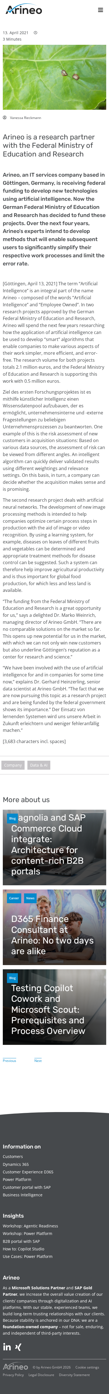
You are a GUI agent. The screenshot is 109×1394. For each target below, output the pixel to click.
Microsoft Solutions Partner (38, 1287)
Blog (12, 818)
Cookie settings (87, 1367)
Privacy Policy (13, 1374)
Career (14, 898)
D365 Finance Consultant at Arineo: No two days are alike (52, 935)
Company (13, 765)
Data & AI (39, 765)
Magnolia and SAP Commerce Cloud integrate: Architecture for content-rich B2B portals (48, 844)
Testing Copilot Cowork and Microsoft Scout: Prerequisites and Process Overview (48, 1009)
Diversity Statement (74, 1374)
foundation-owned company (30, 1326)
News (30, 898)
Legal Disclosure (41, 1374)
